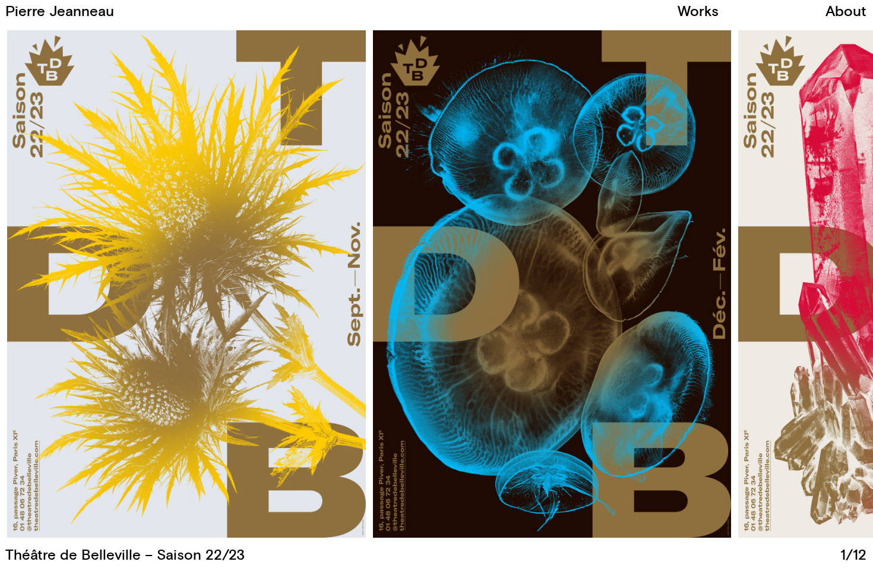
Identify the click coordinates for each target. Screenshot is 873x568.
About (845, 12)
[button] (651, 284)
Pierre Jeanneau (59, 12)
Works (698, 12)
